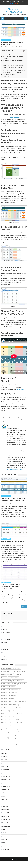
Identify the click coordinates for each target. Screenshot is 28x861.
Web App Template (18, 744)
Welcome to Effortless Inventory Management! (11, 53)
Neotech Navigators (14, 10)
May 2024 (4, 839)
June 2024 (5, 836)
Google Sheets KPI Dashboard (9, 692)
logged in (11, 615)
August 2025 (5, 789)
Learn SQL (20, 722)
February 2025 (5, 809)
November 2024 (6, 819)
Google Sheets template (7, 698)
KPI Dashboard (6, 639)
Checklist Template (6, 671)
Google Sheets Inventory (12, 417)
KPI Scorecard (19, 719)
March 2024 (5, 842)
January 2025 (5, 812)
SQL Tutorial (4, 738)
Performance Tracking (19, 726)
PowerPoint (5, 649)
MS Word (4, 642)
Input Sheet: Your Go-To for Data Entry (14, 67)
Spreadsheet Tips (18, 732)
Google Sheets (5, 40)
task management (14, 738)
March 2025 (5, 806)
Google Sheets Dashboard (8, 686)
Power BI (4, 646)
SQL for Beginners (14, 735)
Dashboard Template (6, 674)
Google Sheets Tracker (19, 701)
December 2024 (6, 816)
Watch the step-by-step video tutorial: (13, 72)
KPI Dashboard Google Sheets (9, 716)
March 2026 (5, 766)
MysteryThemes (17, 859)
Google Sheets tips (6, 701)
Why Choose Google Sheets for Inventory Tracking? (13, 57)
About (18, 1)
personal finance (5, 729)
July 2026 (4, 753)
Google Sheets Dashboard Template (10, 689)
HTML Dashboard (6, 636)
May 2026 (4, 759)
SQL (3, 652)
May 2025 (4, 799)
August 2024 (5, 829)
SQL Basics (4, 735)
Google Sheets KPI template (8, 695)
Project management (6, 732)
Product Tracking (18, 419)
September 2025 (6, 786)
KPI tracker (4, 722)
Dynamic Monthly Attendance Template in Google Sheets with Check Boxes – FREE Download (13, 500)
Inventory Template (9, 419)
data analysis (17, 674)
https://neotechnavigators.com (15, 469)
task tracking (13, 741)
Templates (5, 656)
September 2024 (6, 826)
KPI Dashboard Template (7, 719)
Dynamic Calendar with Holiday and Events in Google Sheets (24, 606)
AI (2, 626)
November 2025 (6, 779)
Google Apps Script (18, 680)
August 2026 (5, 749)
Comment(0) (20, 46)
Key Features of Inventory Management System (13, 61)
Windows (4, 659)
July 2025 (4, 793)
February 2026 (5, 769)
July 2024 (4, 832)
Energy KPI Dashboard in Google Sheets (12, 541)
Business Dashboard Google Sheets (10, 668)
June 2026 (4, 756)
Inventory (21, 92)
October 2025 (5, 783)
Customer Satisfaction (19, 671)
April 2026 (4, 763)
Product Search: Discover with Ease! (13, 63)
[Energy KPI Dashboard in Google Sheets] (14, 530)
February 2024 (5, 846)
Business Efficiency (10, 415)
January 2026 (5, 773)
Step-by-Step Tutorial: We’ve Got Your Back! (14, 70)
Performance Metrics (6, 726)
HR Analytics (19, 707)
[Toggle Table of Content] (24, 51)
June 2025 (4, 796)
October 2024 (5, 822)
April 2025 (4, 803)
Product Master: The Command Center (14, 69)
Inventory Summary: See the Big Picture (14, 65)
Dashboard (5, 629)
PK (13, 46)
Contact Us (23, 1)
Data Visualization (6, 680)
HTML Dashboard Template (8, 713)
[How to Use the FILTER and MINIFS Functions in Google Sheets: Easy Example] (14, 572)
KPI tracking (12, 722)
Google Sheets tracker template (9, 704)
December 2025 (6, 776)
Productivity (15, 729)
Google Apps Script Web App (8, 683)
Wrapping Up (6, 76)
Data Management (13, 677)
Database (3, 677)
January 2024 (5, 849)
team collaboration (6, 744)
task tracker (4, 741)
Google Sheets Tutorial (7, 707)
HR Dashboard (5, 710)
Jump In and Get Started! (9, 74)
